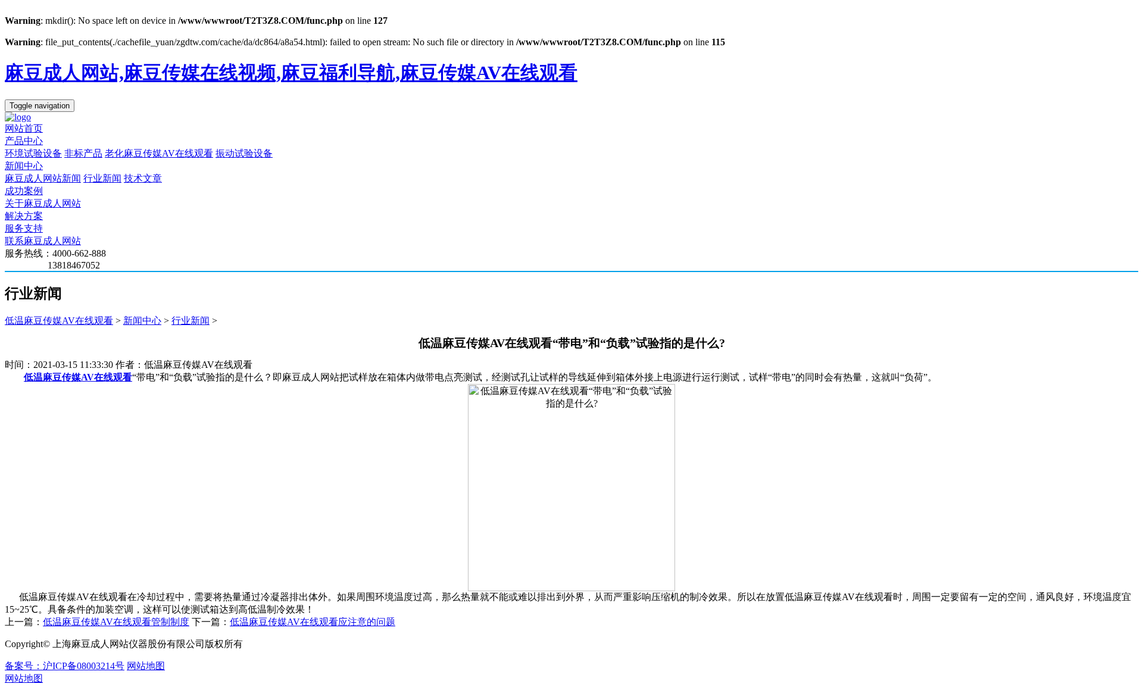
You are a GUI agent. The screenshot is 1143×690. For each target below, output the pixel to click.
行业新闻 (102, 178)
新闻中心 (24, 166)
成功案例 (24, 191)
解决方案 (24, 216)
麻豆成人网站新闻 (43, 178)
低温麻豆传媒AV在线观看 (59, 321)
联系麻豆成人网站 (43, 241)
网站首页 (24, 128)
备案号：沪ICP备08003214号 (64, 666)
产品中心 (24, 141)
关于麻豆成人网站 (43, 203)
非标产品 (83, 153)
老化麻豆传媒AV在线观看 (159, 153)
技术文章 (143, 178)
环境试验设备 (33, 153)
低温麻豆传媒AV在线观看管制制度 (116, 622)
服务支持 (24, 228)
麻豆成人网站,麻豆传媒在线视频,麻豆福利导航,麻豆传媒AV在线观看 (291, 72)
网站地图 (146, 666)
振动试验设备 (244, 153)
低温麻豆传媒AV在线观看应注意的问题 (312, 622)
